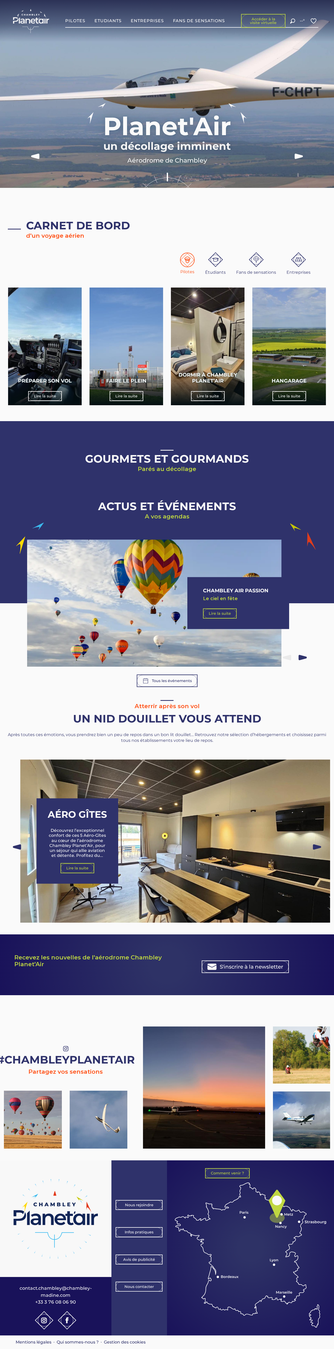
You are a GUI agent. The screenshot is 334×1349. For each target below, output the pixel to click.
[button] (292, 21)
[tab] (187, 263)
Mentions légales (33, 1342)
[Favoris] (314, 21)
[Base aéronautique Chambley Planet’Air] (31, 21)
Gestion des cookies (125, 1342)
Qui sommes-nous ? (78, 1342)
